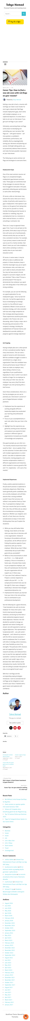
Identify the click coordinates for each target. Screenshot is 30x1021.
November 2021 (10, 980)
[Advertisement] (15, 43)
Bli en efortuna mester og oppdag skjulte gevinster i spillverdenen (13, 869)
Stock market (9, 845)
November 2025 (10, 925)
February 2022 (9, 972)
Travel (6, 848)
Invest (6, 836)
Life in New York (9, 841)
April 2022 (8, 967)
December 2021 (10, 977)
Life (12, 87)
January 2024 (9, 933)
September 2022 (10, 955)
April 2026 (8, 913)
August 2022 (9, 958)
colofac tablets (9, 859)
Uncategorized (9, 850)
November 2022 (10, 950)
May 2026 (8, 911)
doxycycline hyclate (10, 874)
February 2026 (9, 918)
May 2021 (8, 995)
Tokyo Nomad (15, 4)
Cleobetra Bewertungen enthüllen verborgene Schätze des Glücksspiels (13, 891)
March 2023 (8, 940)
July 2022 (8, 960)
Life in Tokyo (8, 843)
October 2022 (9, 953)
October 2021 (9, 982)
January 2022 (9, 975)
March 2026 (8, 915)
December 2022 (10, 948)
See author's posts (15, 723)
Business (7, 831)
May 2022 (8, 965)
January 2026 (9, 920)
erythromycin (9, 882)
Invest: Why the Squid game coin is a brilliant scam (8, 764)
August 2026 (9, 903)
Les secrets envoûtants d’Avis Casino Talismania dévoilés (14, 876)
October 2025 (9, 928)
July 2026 (8, 906)
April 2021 (8, 997)
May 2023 (8, 935)
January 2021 (9, 1005)
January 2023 (9, 945)
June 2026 (8, 908)
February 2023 (9, 943)
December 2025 (10, 923)
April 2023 (8, 938)
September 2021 (10, 985)
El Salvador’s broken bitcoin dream (8, 755)
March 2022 (8, 970)
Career (7, 833)
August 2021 (9, 987)
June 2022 (8, 963)
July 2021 (8, 990)
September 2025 (10, 930)
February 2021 (9, 1002)
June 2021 (8, 992)
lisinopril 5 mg (9, 889)
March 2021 (8, 1000)
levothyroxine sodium (11, 867)
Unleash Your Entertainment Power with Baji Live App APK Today (15, 862)
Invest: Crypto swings (20, 755)
